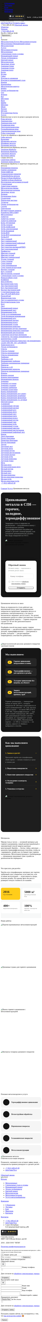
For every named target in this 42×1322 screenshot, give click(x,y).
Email (24, 1288)
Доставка (8, 5)
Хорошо (4, 1320)
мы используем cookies (12, 1316)
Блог (6, 7)
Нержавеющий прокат (9, 308)
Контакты (8, 12)
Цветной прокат (7, 402)
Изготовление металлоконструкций (14, 182)
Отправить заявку (8, 1310)
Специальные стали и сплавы (12, 276)
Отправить (21, 588)
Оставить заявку (19, 23)
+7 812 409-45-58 (11, 1221)
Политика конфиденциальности (13, 1247)
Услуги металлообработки (15, 1197)
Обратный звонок (21, 25)
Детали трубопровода (9, 347)
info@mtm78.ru (11, 1223)
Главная (4, 488)
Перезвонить (6, 35)
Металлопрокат (7, 215)
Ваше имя (26, 1286)
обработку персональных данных (27, 1274)
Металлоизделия (7, 62)
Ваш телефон (27, 1290)
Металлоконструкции (13, 1195)
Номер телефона (28, 1267)
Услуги (3, 115)
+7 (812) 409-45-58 (8, 483)
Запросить (26, 1257)
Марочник (8, 10)
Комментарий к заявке (29, 1295)
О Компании (9, 3)
